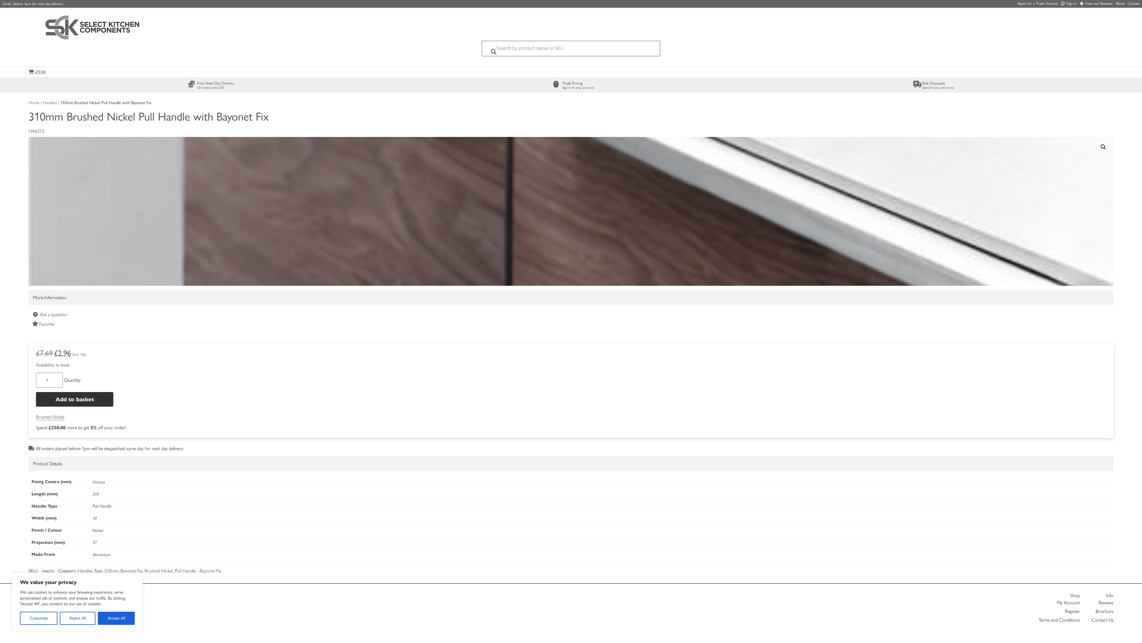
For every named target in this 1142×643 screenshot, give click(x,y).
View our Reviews (1098, 3)
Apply (1037, 3)
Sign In (1071, 3)
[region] (77, 601)
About (1120, 3)
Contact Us (1102, 620)
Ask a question (53, 314)
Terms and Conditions (1059, 620)
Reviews (1106, 602)
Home (34, 102)
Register (1072, 611)
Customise (39, 618)
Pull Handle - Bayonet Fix (198, 571)
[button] (1103, 147)
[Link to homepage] (92, 28)
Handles (50, 102)
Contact (1134, 3)
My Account (1068, 602)
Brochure (1104, 611)
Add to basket (75, 399)
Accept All (116, 618)
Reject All (78, 618)
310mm (111, 571)
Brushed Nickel (50, 417)
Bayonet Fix (131, 571)
